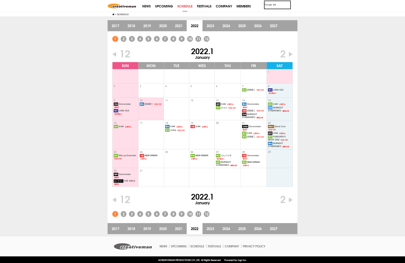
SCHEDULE (185, 5)
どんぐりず (223, 155)
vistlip (171, 130)
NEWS (146, 5)
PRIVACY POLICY (254, 246)
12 (207, 38)
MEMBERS (244, 5)
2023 (210, 25)
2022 (194, 25)
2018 (131, 25)
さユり (221, 108)
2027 (273, 25)
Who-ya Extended (125, 155)
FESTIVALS (204, 5)
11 (198, 38)
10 (190, 38)
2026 (258, 25)
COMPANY (224, 5)
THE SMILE (124, 181)
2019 (147, 25)
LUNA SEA (276, 90)
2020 (163, 25)
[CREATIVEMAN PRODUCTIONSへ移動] (113, 14)
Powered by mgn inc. (235, 260)
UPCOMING (164, 5)
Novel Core (277, 126)
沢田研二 (249, 90)
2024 (226, 25)
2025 (242, 25)
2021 (179, 25)
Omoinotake (122, 104)
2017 (115, 25)
